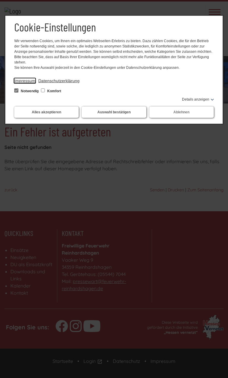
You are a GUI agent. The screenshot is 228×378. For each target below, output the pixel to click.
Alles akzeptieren (46, 112)
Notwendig (29, 91)
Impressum (24, 80)
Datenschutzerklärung (59, 80)
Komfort (53, 91)
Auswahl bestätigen (114, 112)
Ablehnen (181, 112)
